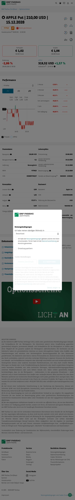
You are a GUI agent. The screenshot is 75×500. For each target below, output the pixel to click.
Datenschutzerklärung (49, 241)
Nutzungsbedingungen (33, 239)
